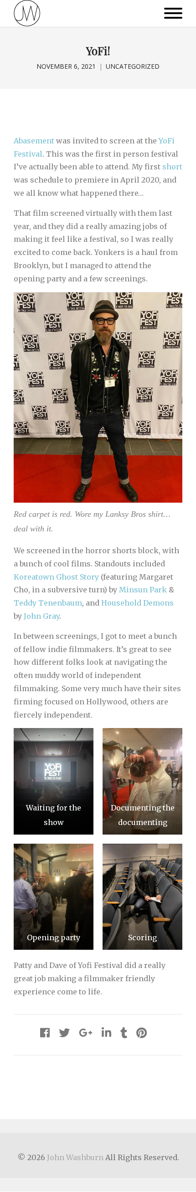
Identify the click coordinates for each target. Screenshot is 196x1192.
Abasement (34, 140)
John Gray (41, 616)
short (172, 166)
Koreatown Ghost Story (56, 576)
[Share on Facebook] (45, 1033)
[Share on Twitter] (64, 1033)
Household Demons (137, 602)
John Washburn (75, 1157)
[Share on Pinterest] (141, 1033)
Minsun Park (143, 589)
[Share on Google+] (86, 1033)
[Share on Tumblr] (123, 1033)
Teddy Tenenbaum (48, 602)
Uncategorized (133, 67)
